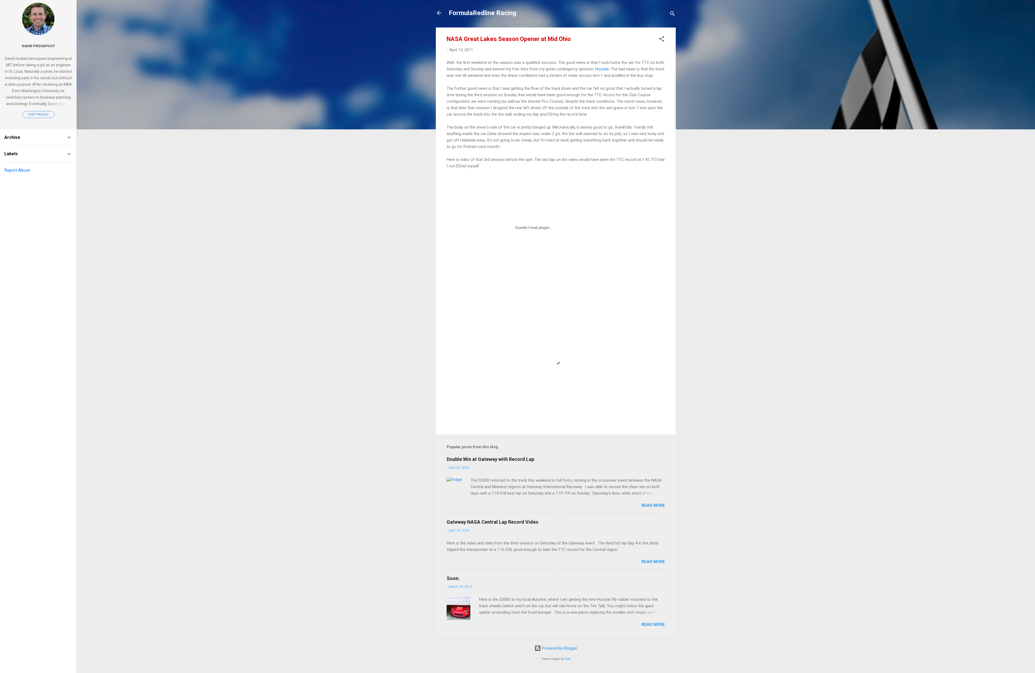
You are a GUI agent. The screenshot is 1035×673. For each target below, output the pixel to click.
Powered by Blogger (559, 648)
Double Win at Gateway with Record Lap (490, 459)
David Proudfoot (38, 46)
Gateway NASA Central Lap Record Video (493, 522)
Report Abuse (17, 170)
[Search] (672, 14)
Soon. (453, 578)
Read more (653, 505)
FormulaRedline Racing (482, 13)
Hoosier (602, 69)
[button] (661, 40)
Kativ (567, 659)
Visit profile (38, 114)
